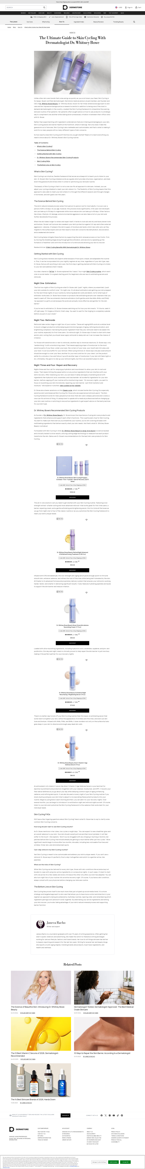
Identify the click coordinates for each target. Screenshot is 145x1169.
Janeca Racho (56, 923)
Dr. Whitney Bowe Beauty (48, 104)
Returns (40, 1136)
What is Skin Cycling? (44, 146)
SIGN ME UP (65, 1115)
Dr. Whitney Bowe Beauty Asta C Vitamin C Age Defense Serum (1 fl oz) (72, 764)
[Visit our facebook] (102, 1115)
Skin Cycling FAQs (43, 161)
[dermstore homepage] (72, 7)
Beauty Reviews (99, 22)
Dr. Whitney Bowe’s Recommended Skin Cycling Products (57, 157)
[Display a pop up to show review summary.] (79, 489)
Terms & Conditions (117, 1136)
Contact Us (41, 1134)
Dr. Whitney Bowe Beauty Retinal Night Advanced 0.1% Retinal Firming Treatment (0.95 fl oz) (72, 553)
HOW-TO (72, 33)
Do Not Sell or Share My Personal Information (20, 1139)
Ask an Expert (91, 1134)
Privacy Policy (115, 1132)
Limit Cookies (113, 1162)
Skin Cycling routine (94, 271)
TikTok (51, 271)
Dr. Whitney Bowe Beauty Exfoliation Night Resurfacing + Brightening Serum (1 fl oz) (72, 693)
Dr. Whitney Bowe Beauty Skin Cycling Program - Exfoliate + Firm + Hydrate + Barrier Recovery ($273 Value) (72, 479)
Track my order (43, 1140)
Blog (14, 27)
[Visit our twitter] (106, 1115)
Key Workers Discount (94, 1140)
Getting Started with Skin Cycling (49, 154)
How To (61, 22)
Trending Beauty (118, 22)
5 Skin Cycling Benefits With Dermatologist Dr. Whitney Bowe (68, 247)
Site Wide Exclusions (117, 1134)
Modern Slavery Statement (120, 1138)
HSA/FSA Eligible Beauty (94, 1136)
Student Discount (93, 1142)
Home (9, 27)
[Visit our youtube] (114, 1115)
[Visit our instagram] (110, 1115)
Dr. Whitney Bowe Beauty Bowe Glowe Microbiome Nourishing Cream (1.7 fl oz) (73, 626)
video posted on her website (70, 386)
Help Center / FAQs (44, 1132)
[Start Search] (44, 7)
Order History (67, 1140)
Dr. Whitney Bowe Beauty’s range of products (78, 431)
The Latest (13, 22)
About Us (90, 1132)
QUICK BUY (72, 497)
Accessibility (115, 1142)
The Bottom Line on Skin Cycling (48, 165)
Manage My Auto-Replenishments (73, 1132)
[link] (128, 7)
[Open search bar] (134, 22)
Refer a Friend (66, 1138)
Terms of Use (6, 1167)
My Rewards (66, 1134)
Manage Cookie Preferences (18, 1136)
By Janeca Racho (89, 1056)
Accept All (125, 1162)
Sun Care (30, 22)
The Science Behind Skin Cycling (49, 150)
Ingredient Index (79, 22)
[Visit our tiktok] (118, 1115)
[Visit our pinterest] (122, 1115)
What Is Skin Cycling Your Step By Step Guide (37, 27)
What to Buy (46, 22)
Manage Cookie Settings (99, 1162)
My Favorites (66, 1136)
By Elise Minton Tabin (27, 1013)
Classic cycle (67, 390)
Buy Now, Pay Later (92, 1144)
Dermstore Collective (94, 1138)
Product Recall (116, 1140)
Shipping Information (44, 1138)
